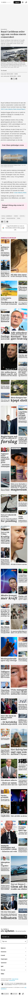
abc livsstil (14, 993)
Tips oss (4, 941)
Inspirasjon (4, 959)
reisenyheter (11, 218)
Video (2, 973)
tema (18, 218)
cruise (16, 216)
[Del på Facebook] (11, 79)
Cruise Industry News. (20, 192)
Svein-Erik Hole (12, 980)
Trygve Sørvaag (15, 979)
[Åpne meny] (22, 2)
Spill (2, 966)
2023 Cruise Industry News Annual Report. (13, 109)
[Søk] (26, 2)
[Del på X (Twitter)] (14, 79)
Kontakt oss (5, 937)
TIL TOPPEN (4, 929)
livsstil (22, 216)
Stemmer (3, 951)
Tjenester (4, 962)
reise (3, 218)
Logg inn (17, 2)
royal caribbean (7, 216)
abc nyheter (6, 993)
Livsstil (3, 955)
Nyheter (3, 948)
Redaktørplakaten (19, 983)
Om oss (3, 970)
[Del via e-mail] (16, 79)
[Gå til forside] (6, 2)
